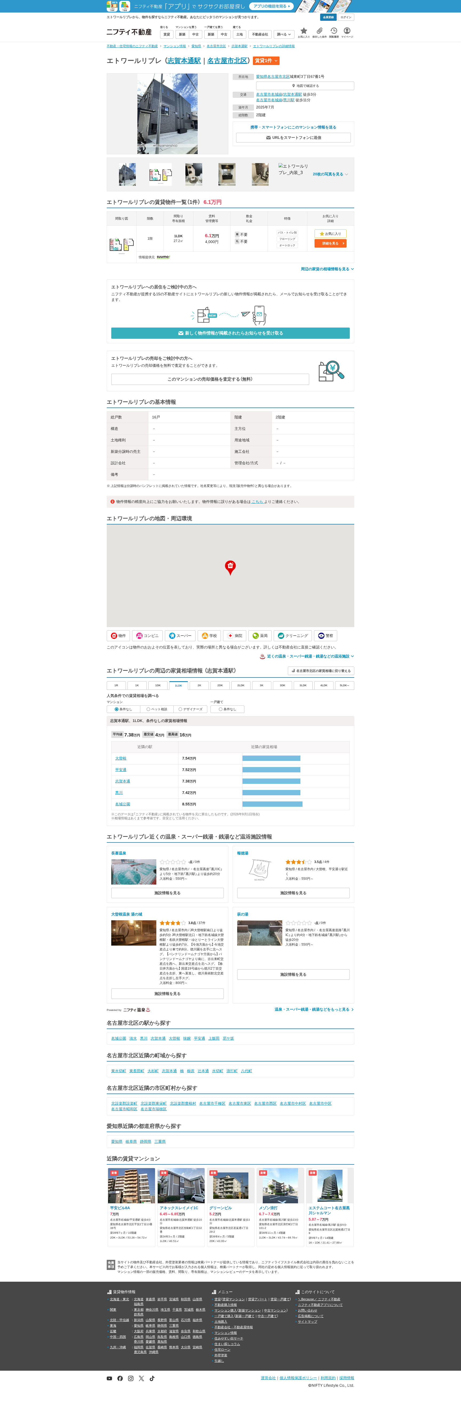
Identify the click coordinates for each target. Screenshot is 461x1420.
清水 (133, 1038)
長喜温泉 (118, 853)
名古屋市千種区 (212, 1103)
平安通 (120, 770)
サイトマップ (307, 1322)
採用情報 (346, 1377)
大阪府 (139, 1331)
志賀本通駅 (184, 60)
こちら (257, 501)
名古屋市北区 (227, 60)
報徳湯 (242, 853)
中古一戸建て (267, 1316)
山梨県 (150, 1320)
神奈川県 (152, 1310)
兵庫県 (150, 1331)
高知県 (162, 1342)
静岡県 (145, 1141)
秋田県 (185, 1299)
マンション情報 (225, 1333)
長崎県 (162, 1347)
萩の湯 (242, 914)
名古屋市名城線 (269, 94)
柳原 (190, 1071)
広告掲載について (311, 1316)
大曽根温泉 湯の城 (126, 914)
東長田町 (136, 1071)
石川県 (185, 1320)
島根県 (174, 1337)
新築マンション (250, 1310)
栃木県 (200, 1310)
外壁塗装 (220, 1355)
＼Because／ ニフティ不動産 (319, 1299)
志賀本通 (122, 781)
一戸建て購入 (224, 1316)
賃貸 (217, 1299)
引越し (219, 1361)
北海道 (139, 1299)
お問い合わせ (307, 1310)
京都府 (162, 1331)
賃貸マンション (233, 1299)
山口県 (185, 1337)
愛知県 (261, 76)
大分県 (185, 1347)
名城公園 (122, 804)
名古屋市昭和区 (124, 1109)
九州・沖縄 (118, 1347)
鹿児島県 (140, 1352)
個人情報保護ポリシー (298, 1377)
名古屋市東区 (240, 1103)
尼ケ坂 (228, 1038)
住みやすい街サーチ (228, 1338)
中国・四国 (118, 1337)
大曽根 (120, 758)
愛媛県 (150, 1342)
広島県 (139, 1337)
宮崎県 (197, 1347)
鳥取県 (162, 1337)
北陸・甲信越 (119, 1320)
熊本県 (174, 1347)
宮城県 (174, 1299)
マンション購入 (225, 1310)
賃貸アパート (257, 1299)
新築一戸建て (245, 1316)
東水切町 (118, 1071)
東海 (113, 1326)
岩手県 (162, 1299)
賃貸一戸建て (280, 1299)
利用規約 (328, 1377)
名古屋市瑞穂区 (154, 1109)
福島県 (139, 1304)
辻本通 (203, 1071)
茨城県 (189, 1310)
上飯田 (214, 1038)
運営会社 (268, 1377)
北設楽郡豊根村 (183, 1103)
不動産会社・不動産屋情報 (233, 1327)
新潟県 (139, 1320)
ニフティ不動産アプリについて (320, 1305)
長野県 (162, 1320)
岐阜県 (131, 1141)
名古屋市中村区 (293, 1103)
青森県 (150, 1299)
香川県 (139, 1342)
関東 (113, 1310)
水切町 (217, 1071)
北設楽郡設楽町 (124, 1103)
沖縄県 (153, 1352)
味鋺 (187, 1038)
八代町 (246, 1071)
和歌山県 (199, 1331)
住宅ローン (222, 1350)
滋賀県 (174, 1331)
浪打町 (232, 1071)
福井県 (197, 1320)
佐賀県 (150, 1347)
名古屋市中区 (320, 1103)
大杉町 (153, 1071)
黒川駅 (289, 100)
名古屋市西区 (265, 1103)
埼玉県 (165, 1310)
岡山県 (150, 1337)
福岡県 (139, 1347)
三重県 (160, 1141)
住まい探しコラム (227, 1344)
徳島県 (197, 1337)
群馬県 (139, 1314)
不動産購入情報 (225, 1305)
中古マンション (275, 1310)
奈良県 (185, 1331)
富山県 (174, 1320)
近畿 (113, 1331)
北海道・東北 (119, 1299)
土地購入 (220, 1322)
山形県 (197, 1299)
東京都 (139, 1310)
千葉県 (177, 1310)
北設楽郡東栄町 (154, 1103)
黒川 (119, 792)
